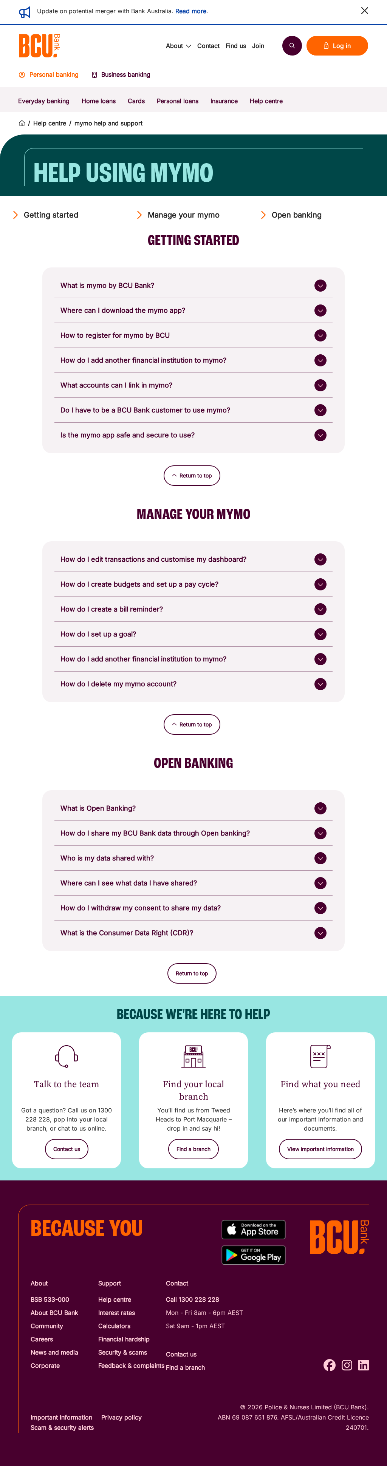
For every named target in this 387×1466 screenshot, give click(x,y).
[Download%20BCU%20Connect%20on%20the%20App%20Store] (253, 1229)
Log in (342, 45)
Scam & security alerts (62, 1427)
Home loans (99, 101)
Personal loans (177, 101)
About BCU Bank (54, 1312)
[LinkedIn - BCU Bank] (363, 1365)
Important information (61, 1417)
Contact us (181, 1354)
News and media (54, 1352)
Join (258, 45)
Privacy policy (121, 1417)
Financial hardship (124, 1339)
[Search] (292, 46)
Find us (236, 45)
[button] (364, 10)
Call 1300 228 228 (192, 1299)
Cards (136, 101)
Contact (208, 45)
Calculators (114, 1326)
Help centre (266, 101)
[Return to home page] (22, 123)
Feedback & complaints (131, 1365)
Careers (42, 1339)
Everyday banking (44, 101)
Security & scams (122, 1352)
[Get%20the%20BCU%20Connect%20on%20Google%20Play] (253, 1255)
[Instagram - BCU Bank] (347, 1365)
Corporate (45, 1365)
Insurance (224, 101)
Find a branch (185, 1367)
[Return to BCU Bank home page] (39, 45)
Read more (190, 11)
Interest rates (116, 1312)
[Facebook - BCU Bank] (330, 1365)
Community (47, 1326)
